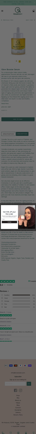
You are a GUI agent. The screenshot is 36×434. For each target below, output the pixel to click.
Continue (9, 221)
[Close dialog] (34, 206)
